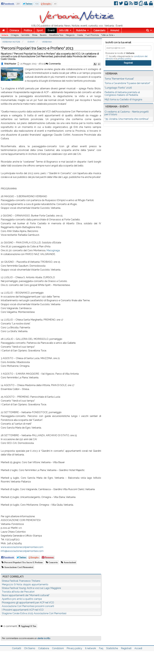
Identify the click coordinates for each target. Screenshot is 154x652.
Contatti (16, 648)
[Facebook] (116, 4)
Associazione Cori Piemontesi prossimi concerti (28, 606)
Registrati (126, 648)
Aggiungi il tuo (28, 626)
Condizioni (58, 648)
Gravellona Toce (56, 35)
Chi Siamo (29, 648)
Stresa (34, 35)
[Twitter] (121, 4)
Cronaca (14, 30)
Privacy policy (74, 648)
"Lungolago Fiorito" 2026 (118, 87)
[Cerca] (149, 30)
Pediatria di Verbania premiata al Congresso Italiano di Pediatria (122, 93)
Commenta (54, 63)
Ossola (80, 35)
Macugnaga (53, 250)
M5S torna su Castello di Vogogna (123, 99)
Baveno (43, 35)
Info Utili (63, 30)
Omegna (15, 35)
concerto (53, 562)
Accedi (138, 648)
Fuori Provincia (92, 35)
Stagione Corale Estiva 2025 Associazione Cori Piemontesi (34, 613)
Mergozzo (70, 35)
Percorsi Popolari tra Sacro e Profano (23, 562)
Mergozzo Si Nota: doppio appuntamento (25, 584)
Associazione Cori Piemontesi (18, 567)
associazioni (69, 562)
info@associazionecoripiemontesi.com (22, 551)
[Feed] (131, 4)
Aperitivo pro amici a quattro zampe (22, 598)
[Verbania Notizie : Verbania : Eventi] (77, 23)
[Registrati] (145, 4)
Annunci (114, 30)
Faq (101, 648)
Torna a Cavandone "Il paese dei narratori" (127, 83)
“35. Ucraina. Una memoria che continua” (127, 118)
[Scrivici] (136, 4)
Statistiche (112, 648)
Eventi (51, 30)
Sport (40, 30)
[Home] (3, 30)
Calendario (99, 30)
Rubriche (81, 30)
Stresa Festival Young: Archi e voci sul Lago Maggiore (31, 588)
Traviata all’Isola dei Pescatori (18, 591)
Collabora (43, 648)
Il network (90, 648)
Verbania (4, 35)
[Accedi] (151, 4)
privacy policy (124, 58)
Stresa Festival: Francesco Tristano (21, 580)
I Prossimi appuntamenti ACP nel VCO (23, 609)
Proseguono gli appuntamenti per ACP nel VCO (28, 602)
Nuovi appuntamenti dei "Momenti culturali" (25, 595)
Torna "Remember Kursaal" (119, 78)
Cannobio (25, 35)
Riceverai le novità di (119, 53)
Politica (28, 30)
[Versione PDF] (141, 4)
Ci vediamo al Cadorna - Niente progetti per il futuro (127, 113)
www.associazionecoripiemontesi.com (22, 547)
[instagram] (126, 4)
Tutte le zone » (108, 35)
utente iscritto (43, 638)
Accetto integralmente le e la (126, 57)
